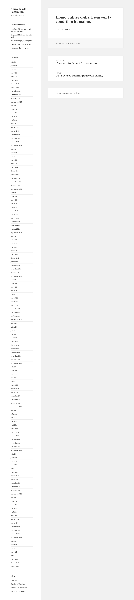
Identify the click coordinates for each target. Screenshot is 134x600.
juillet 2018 (14, 414)
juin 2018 (14, 418)
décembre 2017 (16, 439)
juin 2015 (14, 548)
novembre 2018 (16, 400)
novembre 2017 (16, 443)
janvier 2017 (15, 479)
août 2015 (14, 541)
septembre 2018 (16, 407)
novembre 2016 (16, 487)
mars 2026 (14, 80)
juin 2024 (14, 156)
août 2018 (14, 410)
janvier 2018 (15, 436)
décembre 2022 (16, 222)
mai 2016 (14, 508)
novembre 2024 (16, 138)
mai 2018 (14, 421)
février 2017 (15, 476)
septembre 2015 (16, 537)
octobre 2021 (15, 273)
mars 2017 (14, 472)
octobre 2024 (15, 142)
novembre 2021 (16, 269)
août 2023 (14, 193)
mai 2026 (14, 73)
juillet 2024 (14, 153)
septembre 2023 (16, 189)
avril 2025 (14, 120)
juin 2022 (14, 244)
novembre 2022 (16, 225)
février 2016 (15, 519)
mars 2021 (14, 298)
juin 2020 (14, 331)
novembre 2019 (16, 356)
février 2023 (15, 214)
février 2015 (15, 563)
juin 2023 (14, 200)
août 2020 (14, 323)
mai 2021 (14, 291)
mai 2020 (14, 334)
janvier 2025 (15, 131)
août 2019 (14, 367)
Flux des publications (18, 584)
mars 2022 (14, 254)
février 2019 (15, 389)
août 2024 (14, 149)
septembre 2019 (16, 363)
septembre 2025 (16, 102)
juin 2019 (14, 374)
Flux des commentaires (19, 588)
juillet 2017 (14, 458)
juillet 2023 (14, 196)
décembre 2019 (16, 352)
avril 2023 (14, 207)
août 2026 (14, 62)
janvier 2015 (15, 567)
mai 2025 (14, 116)
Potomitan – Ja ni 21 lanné (20, 48)
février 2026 (15, 84)
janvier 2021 (15, 305)
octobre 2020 (15, 316)
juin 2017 (14, 461)
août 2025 (14, 106)
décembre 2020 (16, 309)
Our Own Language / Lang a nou (22, 41)
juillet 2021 (14, 283)
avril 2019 (14, 381)
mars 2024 (14, 167)
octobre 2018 (15, 403)
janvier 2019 (15, 392)
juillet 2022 (14, 240)
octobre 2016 (15, 490)
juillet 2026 (14, 66)
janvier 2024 (15, 175)
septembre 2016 (16, 494)
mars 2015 (14, 559)
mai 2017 (14, 465)
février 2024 (15, 171)
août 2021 (14, 280)
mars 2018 (14, 429)
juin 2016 (14, 505)
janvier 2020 (15, 349)
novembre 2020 (16, 312)
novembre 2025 (16, 95)
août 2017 (14, 454)
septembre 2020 (16, 320)
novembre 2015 (16, 530)
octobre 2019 (15, 360)
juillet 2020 (14, 327)
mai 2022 (14, 247)
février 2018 (15, 432)
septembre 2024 (16, 146)
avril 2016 (14, 512)
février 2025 (15, 127)
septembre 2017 (16, 450)
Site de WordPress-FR (18, 591)
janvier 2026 (15, 87)
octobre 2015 (15, 534)
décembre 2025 (16, 91)
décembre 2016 (16, 483)
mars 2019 (14, 385)
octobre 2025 (15, 98)
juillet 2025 (14, 109)
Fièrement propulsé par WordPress (68, 93)
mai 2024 (14, 160)
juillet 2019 (14, 371)
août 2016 (14, 498)
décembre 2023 (16, 178)
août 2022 (14, 236)
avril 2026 (14, 77)
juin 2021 (14, 287)
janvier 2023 (15, 218)
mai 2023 (14, 204)
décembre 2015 (16, 527)
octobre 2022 (15, 229)
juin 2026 (14, 69)
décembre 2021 (16, 265)
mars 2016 (14, 516)
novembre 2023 (16, 182)
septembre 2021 (16, 276)
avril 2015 (14, 556)
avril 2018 (14, 425)
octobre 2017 (15, 447)
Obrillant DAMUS (63, 29)
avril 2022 (14, 251)
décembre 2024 (16, 135)
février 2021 (15, 302)
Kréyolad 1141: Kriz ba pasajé (21, 44)
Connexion (14, 580)
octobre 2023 (15, 185)
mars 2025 (14, 124)
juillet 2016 (14, 501)
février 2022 (15, 258)
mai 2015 (14, 552)
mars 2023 (14, 211)
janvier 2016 (15, 523)
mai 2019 (14, 378)
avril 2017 (14, 469)
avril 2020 (14, 338)
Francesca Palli (75, 43)
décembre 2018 (16, 396)
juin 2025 (14, 113)
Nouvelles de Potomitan (18, 10)
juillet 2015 (14, 545)
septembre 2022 (16, 233)
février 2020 (15, 345)
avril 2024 (14, 164)
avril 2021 (14, 294)
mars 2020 (14, 342)
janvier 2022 (15, 262)
